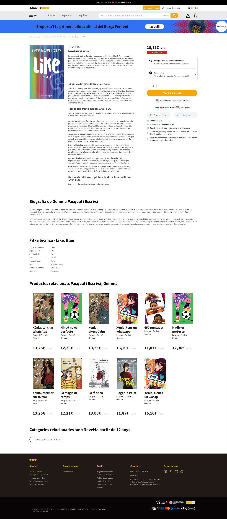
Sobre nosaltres (35, 471)
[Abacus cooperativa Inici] (40, 9)
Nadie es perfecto (178, 329)
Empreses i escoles (36, 484)
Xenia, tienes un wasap (153, 395)
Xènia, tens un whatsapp (126, 329)
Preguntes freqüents (105, 471)
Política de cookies (104, 481)
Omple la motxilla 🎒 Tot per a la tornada (113, 2)
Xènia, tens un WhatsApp (43, 329)
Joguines (82, 15)
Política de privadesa (105, 478)
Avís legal (100, 487)
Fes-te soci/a (68, 471)
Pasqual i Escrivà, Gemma (78, 51)
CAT (192, 8)
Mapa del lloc (62, 509)
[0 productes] (195, 17)
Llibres (51, 15)
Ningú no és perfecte (69, 329)
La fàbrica (96, 393)
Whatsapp (134, 475)
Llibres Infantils (34, 37)
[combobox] (126, 15)
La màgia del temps (70, 395)
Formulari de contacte (139, 471)
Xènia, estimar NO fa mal (43, 395)
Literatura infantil (48, 37)
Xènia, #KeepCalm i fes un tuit (97, 331)
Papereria (66, 15)
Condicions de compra (105, 475)
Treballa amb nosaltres (38, 481)
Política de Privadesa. (152, 484)
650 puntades (154, 327)
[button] (188, 16)
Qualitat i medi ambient (38, 475)
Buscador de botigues (37, 478)
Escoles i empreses (151, 8)
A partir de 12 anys (63, 37)
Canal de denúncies (104, 484)
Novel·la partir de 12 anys (80, 37)
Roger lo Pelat (126, 393)
